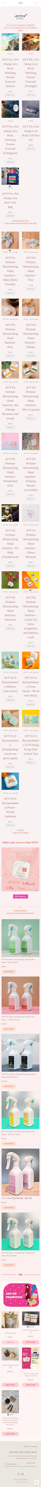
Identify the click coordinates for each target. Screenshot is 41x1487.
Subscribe (30, 1463)
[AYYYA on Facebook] (19, 1474)
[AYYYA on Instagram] (22, 1474)
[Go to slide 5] (33, 1326)
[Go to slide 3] (30, 1326)
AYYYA (25, 1479)
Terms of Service (31, 1446)
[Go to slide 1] (9, 186)
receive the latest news (23, 1452)
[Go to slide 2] (31, 590)
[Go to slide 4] (32, 1326)
